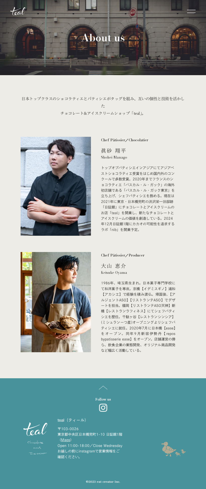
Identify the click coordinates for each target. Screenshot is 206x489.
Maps (65, 440)
